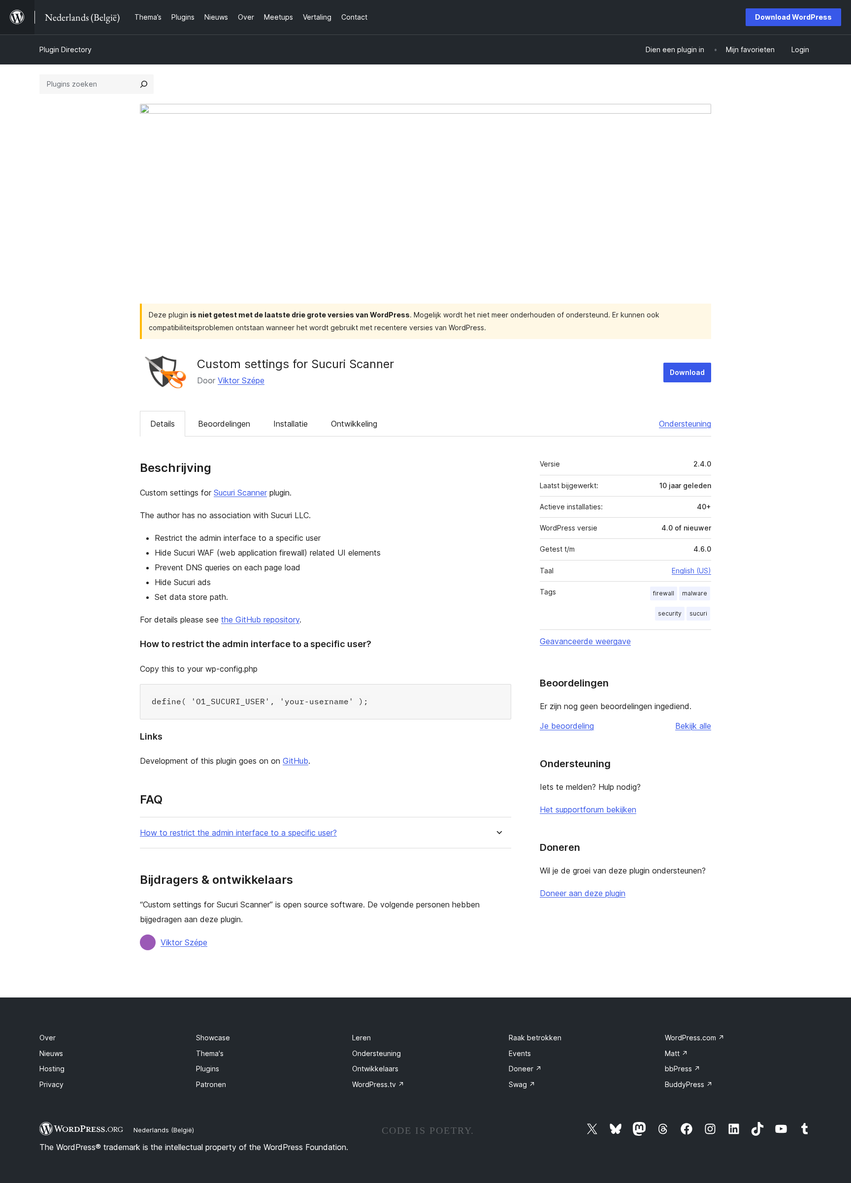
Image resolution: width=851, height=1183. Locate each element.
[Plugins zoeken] (144, 84)
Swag (522, 1084)
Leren (361, 1037)
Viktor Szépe (241, 380)
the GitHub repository (260, 619)
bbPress (682, 1068)
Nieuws (51, 1053)
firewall (663, 593)
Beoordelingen (224, 424)
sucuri (698, 613)
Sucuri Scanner (240, 493)
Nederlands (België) (163, 1130)
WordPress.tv (378, 1084)
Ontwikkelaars (375, 1068)
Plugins (207, 1068)
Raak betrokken (535, 1037)
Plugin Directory (65, 49)
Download (687, 372)
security (670, 613)
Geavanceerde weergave (585, 641)
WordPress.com (694, 1037)
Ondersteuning (685, 424)
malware (694, 593)
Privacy (51, 1084)
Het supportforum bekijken (588, 809)
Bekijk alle (693, 726)
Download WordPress (793, 17)
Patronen (211, 1084)
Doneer (525, 1068)
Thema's (210, 1053)
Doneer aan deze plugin (582, 893)
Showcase (213, 1037)
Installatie (290, 424)
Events (520, 1053)
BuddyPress (689, 1084)
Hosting (52, 1068)
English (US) (691, 570)
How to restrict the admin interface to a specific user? (238, 833)
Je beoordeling (567, 726)
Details (162, 424)
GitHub (295, 761)
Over (47, 1037)
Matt (676, 1053)
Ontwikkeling (354, 424)
